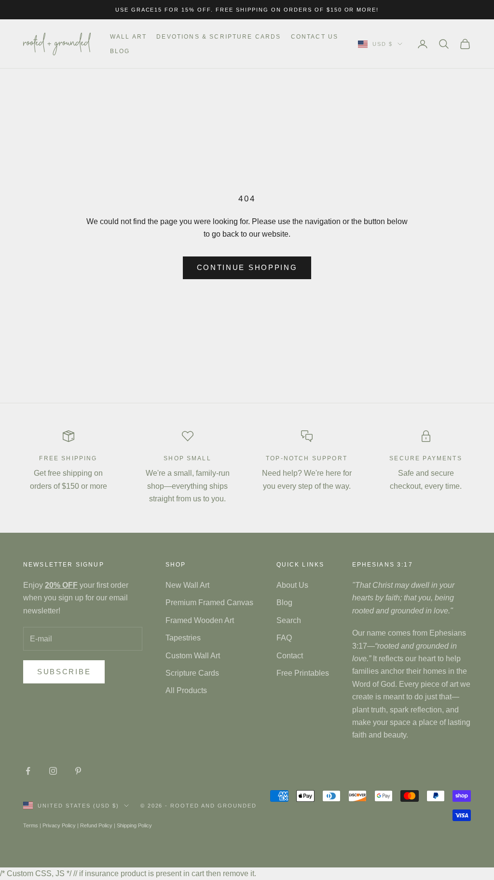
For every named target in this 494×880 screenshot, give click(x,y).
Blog (120, 51)
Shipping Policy (134, 825)
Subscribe (64, 671)
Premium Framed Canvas (209, 602)
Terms (30, 825)
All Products (186, 690)
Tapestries (183, 638)
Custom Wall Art (192, 656)
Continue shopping (247, 267)
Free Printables (302, 673)
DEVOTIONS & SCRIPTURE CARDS (218, 36)
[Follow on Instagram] (53, 771)
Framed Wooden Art (199, 620)
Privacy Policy (59, 825)
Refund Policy (96, 825)
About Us (292, 585)
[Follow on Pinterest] (78, 771)
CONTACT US (315, 36)
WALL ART (128, 36)
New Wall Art (187, 585)
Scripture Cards (192, 673)
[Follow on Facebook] (28, 771)
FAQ (284, 638)
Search (288, 620)
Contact (289, 656)
